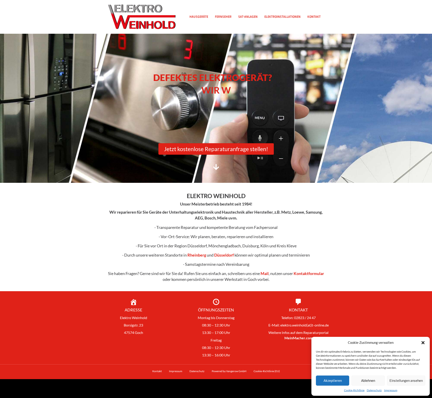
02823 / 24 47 (305, 317)
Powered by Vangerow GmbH (229, 371)
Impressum (390, 390)
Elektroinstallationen (282, 17)
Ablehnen (368, 380)
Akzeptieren (333, 380)
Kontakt (314, 17)
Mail (265, 273)
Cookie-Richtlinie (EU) (267, 371)
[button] (423, 342)
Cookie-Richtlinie (354, 390)
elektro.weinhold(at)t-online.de (304, 325)
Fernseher (223, 17)
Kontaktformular (309, 273)
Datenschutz (374, 390)
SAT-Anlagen (248, 17)
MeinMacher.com (298, 338)
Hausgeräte (198, 17)
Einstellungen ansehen (406, 380)
